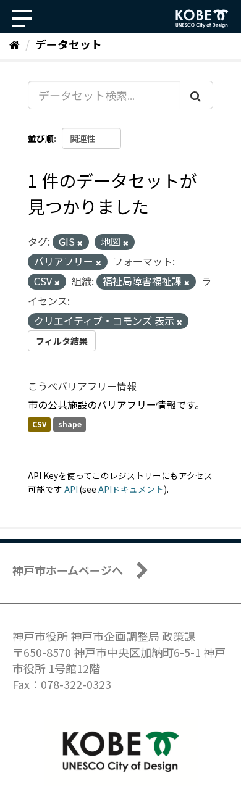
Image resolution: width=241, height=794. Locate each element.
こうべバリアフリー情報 (82, 385)
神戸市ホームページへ (67, 570)
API (71, 489)
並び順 (41, 138)
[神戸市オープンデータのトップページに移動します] (202, 18)
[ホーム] (14, 44)
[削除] (80, 243)
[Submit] (196, 95)
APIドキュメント (131, 489)
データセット (68, 44)
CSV (39, 424)
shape (70, 424)
